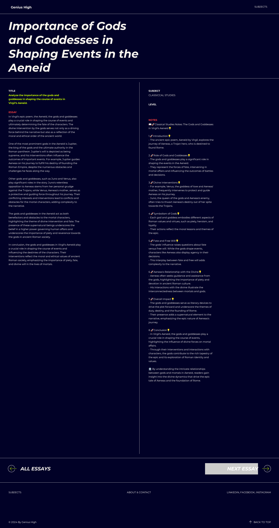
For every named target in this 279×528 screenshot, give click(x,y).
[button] (261, 7)
